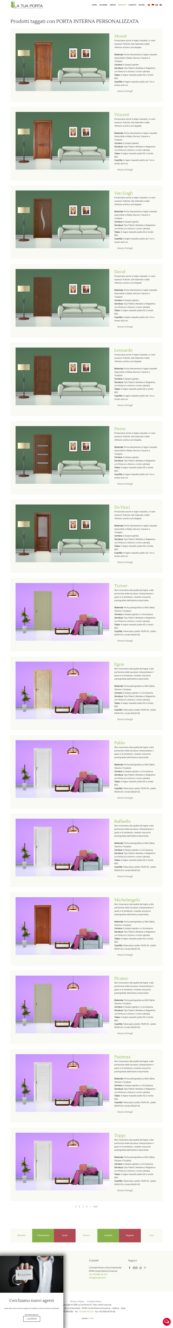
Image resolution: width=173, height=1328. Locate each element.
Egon (119, 664)
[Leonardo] (62, 376)
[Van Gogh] (62, 219)
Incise (64, 1235)
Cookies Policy (94, 1301)
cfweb (91, 1318)
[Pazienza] (62, 1083)
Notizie (142, 5)
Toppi (119, 1135)
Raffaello (122, 821)
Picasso (121, 978)
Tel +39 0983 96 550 (98, 1274)
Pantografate (43, 1235)
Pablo (119, 742)
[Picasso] (62, 1004)
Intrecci (86, 1235)
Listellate (108, 1235)
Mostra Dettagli (125, 91)
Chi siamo (103, 5)
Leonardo (123, 350)
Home (94, 5)
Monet (120, 36)
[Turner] (62, 612)
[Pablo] (62, 769)
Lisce (151, 1235)
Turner (120, 585)
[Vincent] (62, 141)
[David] (62, 297)
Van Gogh (123, 193)
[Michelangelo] (62, 926)
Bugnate (130, 1235)
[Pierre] (62, 455)
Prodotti (122, 5)
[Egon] (62, 690)
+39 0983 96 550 (85, 1311)
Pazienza (122, 1056)
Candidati (32, 1318)
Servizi (113, 5)
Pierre (120, 428)
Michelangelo (127, 900)
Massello (21, 1235)
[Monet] (62, 62)
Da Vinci (122, 507)
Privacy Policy (77, 1301)
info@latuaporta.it (97, 1278)
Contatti (132, 5)
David (119, 271)
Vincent (121, 114)
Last (95, 1206)
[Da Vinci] (62, 533)
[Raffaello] (62, 847)
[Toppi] (62, 1161)
